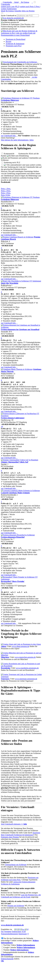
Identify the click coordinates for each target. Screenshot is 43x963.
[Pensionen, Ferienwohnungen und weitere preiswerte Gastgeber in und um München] (21, 655)
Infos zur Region (28, 11)
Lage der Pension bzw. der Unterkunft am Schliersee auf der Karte (21, 896)
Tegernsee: (5, 679)
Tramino (6, 950)
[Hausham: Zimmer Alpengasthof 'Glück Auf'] (19, 460)
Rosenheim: (6, 668)
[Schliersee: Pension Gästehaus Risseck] (17, 237)
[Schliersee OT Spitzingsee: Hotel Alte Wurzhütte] (21, 281)
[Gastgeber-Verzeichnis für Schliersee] (12, 18)
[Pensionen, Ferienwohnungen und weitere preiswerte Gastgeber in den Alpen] (21, 644)
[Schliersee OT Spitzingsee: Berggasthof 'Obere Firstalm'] (21, 579)
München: (5, 657)
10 (2, 426)
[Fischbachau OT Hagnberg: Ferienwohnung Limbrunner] (21, 416)
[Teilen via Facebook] (15, 929)
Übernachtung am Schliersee (16, 865)
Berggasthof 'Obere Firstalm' (12, 581)
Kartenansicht (11, 154)
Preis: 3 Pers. (6, 193)
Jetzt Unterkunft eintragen (14, 824)
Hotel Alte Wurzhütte (9, 283)
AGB (24, 931)
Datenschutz (16, 931)
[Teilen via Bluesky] (18, 929)
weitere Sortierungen (9, 9)
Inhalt (15, 2)
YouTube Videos (9, 945)
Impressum (23, 934)
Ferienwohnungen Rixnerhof (12, 537)
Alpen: (3, 646)
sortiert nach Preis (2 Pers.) (30, 7)
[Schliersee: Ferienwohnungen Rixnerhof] (18, 535)
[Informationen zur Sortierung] (5, 165)
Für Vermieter (6, 931)
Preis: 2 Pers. (6, 191)
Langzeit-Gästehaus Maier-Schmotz (15, 493)
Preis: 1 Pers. (6, 189)
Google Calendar (9, 947)
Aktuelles (17, 11)
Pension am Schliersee (15, 906)
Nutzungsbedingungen (9, 934)
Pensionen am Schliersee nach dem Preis (19, 879)
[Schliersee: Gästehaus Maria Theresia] (16, 369)
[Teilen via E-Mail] (27, 929)
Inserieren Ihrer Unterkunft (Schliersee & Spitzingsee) (20, 834)
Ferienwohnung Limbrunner (12, 418)
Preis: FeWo (5, 195)
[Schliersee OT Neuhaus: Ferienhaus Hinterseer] (20, 98)
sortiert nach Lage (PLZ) (10, 7)
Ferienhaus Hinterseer (10, 100)
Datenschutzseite (7, 959)
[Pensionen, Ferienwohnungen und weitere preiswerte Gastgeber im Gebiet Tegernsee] (21, 677)
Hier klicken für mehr (17, 140)
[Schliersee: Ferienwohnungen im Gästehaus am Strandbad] (21, 327)
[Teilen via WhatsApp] (22, 929)
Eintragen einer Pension (10, 837)
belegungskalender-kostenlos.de (15, 952)
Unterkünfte (6, 2)
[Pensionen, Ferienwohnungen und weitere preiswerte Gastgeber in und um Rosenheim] (21, 666)
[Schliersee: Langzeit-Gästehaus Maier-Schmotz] (20, 491)
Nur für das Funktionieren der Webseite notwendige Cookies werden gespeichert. (17, 939)
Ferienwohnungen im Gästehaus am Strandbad (20, 329)
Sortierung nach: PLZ (14, 162)
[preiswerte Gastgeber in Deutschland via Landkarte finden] (21, 35)
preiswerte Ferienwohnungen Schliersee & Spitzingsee (18, 883)
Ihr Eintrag (24, 2)
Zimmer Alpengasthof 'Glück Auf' (14, 462)
